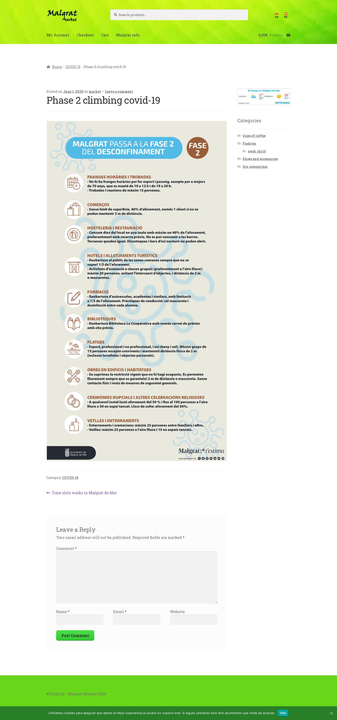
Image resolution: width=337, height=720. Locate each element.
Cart (105, 35)
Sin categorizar (255, 166)
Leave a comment (119, 91)
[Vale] (331, 713)
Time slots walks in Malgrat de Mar (84, 493)
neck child (257, 151)
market (95, 91)
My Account (58, 35)
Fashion (249, 143)
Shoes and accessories (260, 159)
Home (57, 67)
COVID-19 (73, 67)
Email (120, 611)
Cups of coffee (254, 136)
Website (177, 611)
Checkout (85, 35)
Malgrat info (127, 35)
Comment (66, 548)
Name (63, 611)
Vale (283, 713)
